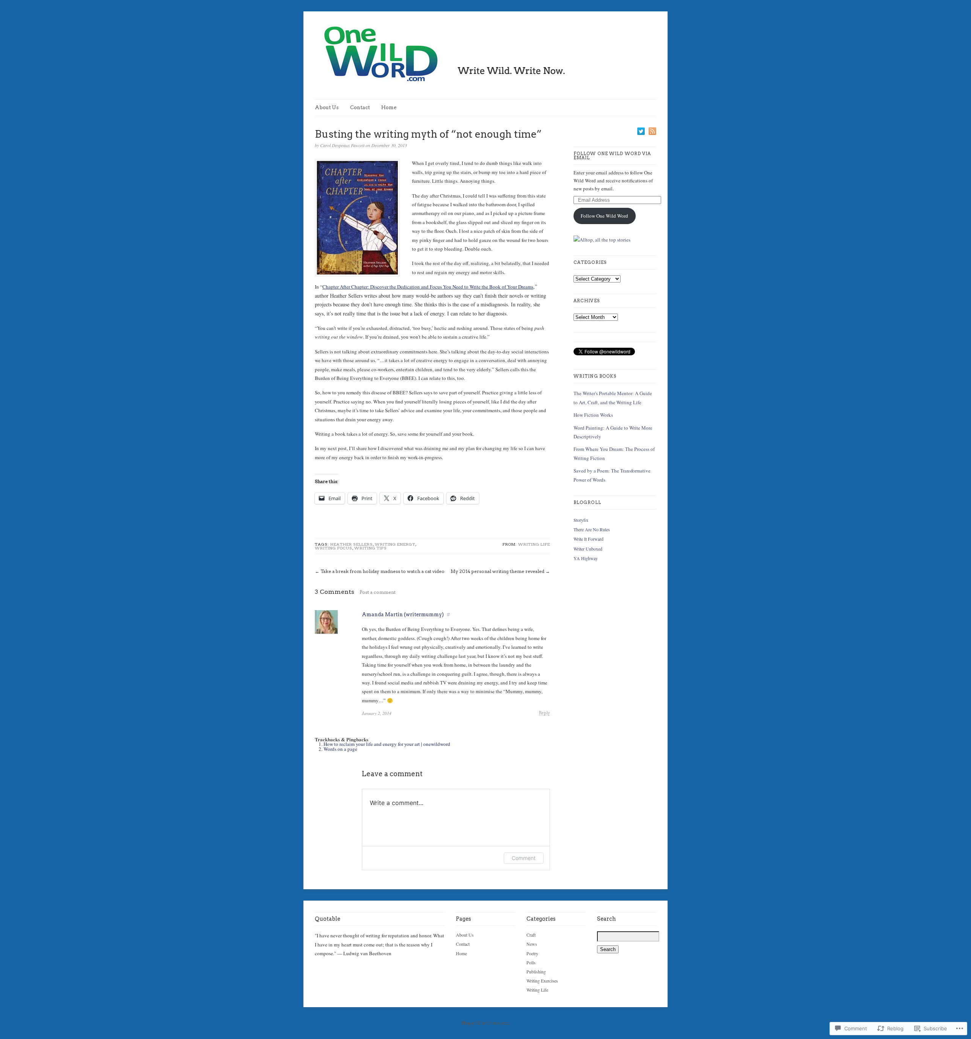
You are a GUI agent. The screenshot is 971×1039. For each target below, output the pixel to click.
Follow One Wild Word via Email (612, 155)
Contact (360, 107)
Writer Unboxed (587, 549)
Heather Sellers (351, 544)
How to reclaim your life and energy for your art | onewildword (387, 744)
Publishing (536, 971)
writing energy (395, 544)
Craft (531, 935)
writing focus (333, 548)
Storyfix (580, 520)
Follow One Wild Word (604, 215)
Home (388, 107)
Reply (544, 713)
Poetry (532, 953)
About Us (327, 107)
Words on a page (340, 749)
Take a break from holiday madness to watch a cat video (383, 571)
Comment (524, 858)
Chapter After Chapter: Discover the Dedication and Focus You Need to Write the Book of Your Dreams (427, 286)
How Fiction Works (593, 414)
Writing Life (534, 544)
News (531, 944)
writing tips (370, 548)
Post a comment (378, 592)
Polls (531, 962)
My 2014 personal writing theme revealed (497, 571)
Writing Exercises (542, 981)
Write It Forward (588, 539)
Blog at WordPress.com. (485, 1023)
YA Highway (585, 558)
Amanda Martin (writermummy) (403, 614)
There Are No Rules (591, 529)
